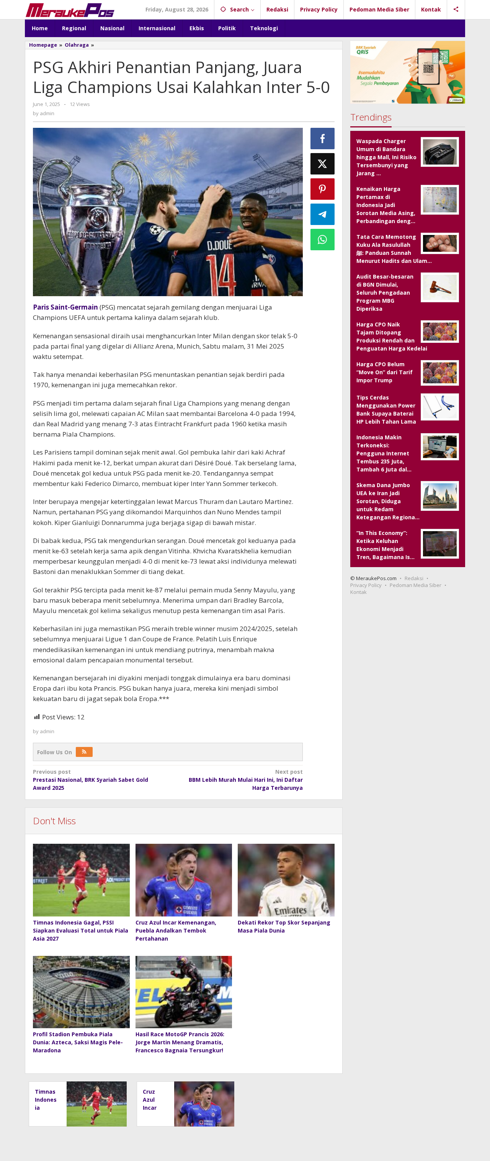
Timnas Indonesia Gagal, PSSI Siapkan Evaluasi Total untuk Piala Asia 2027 (80, 930)
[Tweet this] (322, 163)
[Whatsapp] (322, 239)
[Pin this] (322, 189)
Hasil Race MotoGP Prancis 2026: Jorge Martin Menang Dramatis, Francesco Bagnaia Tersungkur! (180, 1042)
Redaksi (414, 578)
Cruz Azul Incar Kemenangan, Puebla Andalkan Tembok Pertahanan (176, 930)
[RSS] (84, 752)
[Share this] (322, 138)
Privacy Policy (366, 585)
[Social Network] (456, 9)
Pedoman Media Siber (415, 585)
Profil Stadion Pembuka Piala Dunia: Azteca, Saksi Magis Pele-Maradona (78, 1042)
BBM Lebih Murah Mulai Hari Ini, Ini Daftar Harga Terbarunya (245, 779)
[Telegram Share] (322, 214)
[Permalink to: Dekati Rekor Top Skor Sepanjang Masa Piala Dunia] (286, 880)
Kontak (358, 592)
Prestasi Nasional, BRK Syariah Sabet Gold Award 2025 (90, 779)
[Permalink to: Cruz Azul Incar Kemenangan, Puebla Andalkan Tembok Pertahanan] (184, 880)
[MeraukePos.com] (70, 9)
